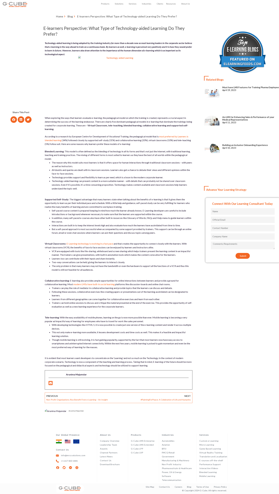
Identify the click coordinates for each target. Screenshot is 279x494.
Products (105, 3)
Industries (146, 3)
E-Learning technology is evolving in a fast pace (90, 243)
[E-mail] (51, 383)
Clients (160, 3)
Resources (171, 3)
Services (132, 3)
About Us (185, 3)
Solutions (119, 3)
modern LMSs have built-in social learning (94, 284)
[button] (13, 119)
